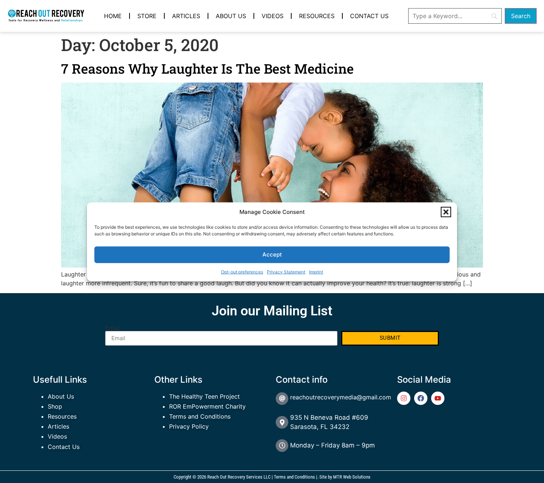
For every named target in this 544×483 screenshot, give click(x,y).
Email (112, 328)
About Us (231, 16)
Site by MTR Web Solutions (344, 477)
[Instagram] (403, 398)
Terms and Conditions (200, 416)
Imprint (316, 271)
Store (147, 16)
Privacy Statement (286, 271)
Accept (272, 254)
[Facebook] (420, 398)
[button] (446, 212)
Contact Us (369, 16)
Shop (55, 406)
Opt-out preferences (242, 271)
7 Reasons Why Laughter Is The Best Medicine (207, 68)
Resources (317, 16)
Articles (186, 16)
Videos (272, 16)
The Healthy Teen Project (204, 396)
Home (113, 16)
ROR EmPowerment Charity (207, 406)
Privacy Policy (189, 426)
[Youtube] (437, 398)
